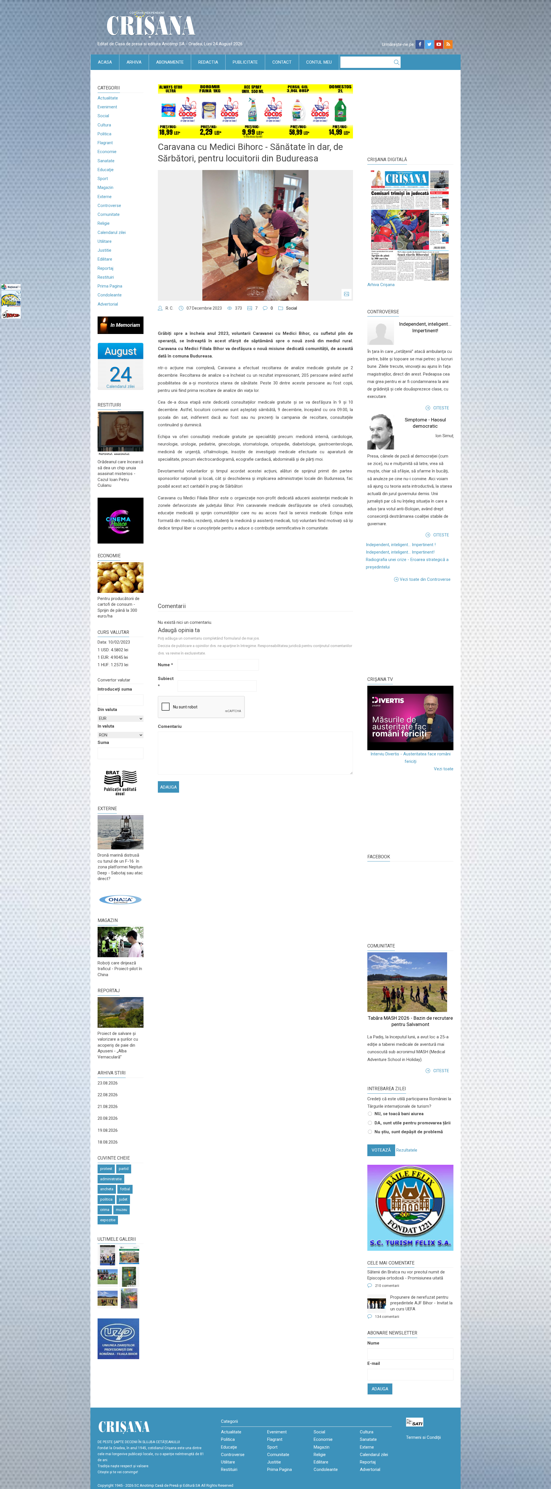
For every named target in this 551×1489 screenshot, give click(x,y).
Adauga (380, 1389)
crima (104, 1209)
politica (106, 1199)
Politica (104, 133)
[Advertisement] (410, 629)
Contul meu (319, 62)
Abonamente (170, 62)
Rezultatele (406, 1150)
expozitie (107, 1220)
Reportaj (105, 268)
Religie (104, 223)
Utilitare (105, 241)
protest (106, 1168)
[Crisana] (152, 25)
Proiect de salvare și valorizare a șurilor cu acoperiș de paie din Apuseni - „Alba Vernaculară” (118, 1045)
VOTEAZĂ (381, 1150)
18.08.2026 (108, 1142)
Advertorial (108, 304)
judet (123, 1199)
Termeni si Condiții (423, 1437)
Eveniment (107, 107)
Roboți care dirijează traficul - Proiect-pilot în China (120, 968)
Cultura (104, 125)
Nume (165, 664)
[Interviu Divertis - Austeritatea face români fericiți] (410, 718)
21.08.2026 (108, 1106)
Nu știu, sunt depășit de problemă (409, 1131)
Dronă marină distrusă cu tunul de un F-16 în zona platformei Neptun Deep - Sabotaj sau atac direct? (120, 867)
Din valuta (107, 709)
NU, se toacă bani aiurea (399, 1113)
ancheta (106, 1189)
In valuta (106, 726)
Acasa (105, 62)
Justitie (104, 250)
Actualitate (108, 98)
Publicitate (245, 62)
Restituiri (106, 277)
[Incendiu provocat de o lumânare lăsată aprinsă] (129, 1298)
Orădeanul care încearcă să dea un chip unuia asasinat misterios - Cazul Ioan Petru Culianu (120, 473)
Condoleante (110, 295)
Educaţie (106, 169)
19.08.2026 (108, 1130)
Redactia (208, 62)
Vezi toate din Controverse (425, 579)
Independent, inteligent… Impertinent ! (401, 544)
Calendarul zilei (112, 232)
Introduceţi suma (115, 689)
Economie (107, 151)
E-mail (373, 1363)
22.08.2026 (108, 1094)
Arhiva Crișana (381, 284)
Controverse (109, 205)
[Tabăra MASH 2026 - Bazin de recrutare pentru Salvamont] (108, 1298)
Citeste (441, 408)
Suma (103, 742)
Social (103, 115)
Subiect (166, 682)
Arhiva (134, 62)
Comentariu (167, 726)
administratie (111, 1179)
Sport (103, 178)
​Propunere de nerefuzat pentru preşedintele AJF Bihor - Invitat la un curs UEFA (421, 1303)
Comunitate (109, 214)
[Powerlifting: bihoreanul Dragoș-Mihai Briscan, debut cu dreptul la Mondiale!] (108, 1255)
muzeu (121, 1209)
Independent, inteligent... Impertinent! (400, 552)
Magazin (105, 187)
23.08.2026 (108, 1083)
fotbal (125, 1189)
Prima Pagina (110, 286)
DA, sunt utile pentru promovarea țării (413, 1122)
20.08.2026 (108, 1118)
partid (124, 1168)
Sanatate (106, 160)
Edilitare (105, 259)
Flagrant (105, 142)
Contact (282, 62)
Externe (105, 196)
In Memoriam (125, 325)
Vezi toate (443, 768)
